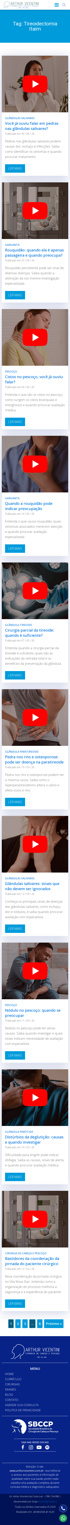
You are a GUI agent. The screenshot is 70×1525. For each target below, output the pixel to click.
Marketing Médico (47, 1501)
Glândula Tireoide (18, 625)
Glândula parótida (19, 1132)
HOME (9, 1374)
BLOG (9, 1395)
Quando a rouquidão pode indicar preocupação (28, 506)
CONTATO (11, 1400)
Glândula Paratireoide (22, 751)
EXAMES (10, 1389)
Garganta (12, 245)
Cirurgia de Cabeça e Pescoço (26, 1253)
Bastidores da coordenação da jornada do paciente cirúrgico (32, 1261)
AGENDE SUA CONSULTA (22, 1405)
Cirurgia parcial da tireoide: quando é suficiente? (29, 632)
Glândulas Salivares (20, 118)
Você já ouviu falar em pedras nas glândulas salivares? (31, 126)
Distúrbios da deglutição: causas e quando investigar (34, 1139)
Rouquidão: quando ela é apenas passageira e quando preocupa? (34, 252)
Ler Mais (15, 168)
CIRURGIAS (12, 1384)
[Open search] (64, 5)
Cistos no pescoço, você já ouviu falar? (34, 379)
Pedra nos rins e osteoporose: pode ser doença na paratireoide (34, 759)
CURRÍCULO (13, 1379)
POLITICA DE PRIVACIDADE (23, 1410)
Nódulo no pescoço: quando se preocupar (33, 1012)
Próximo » (54, 1323)
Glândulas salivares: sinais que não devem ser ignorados (32, 886)
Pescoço (11, 371)
